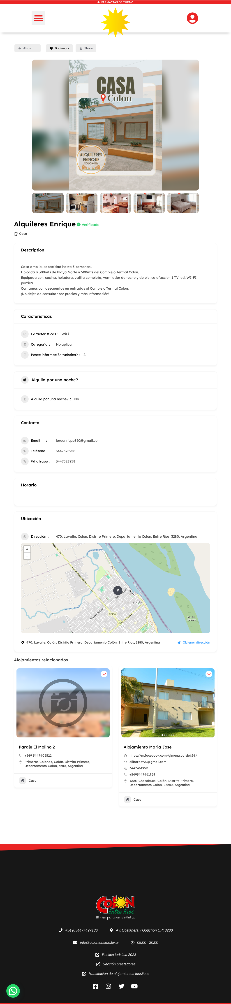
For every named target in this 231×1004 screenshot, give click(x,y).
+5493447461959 (142, 774)
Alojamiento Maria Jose (148, 747)
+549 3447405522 (38, 755)
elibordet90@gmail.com (147, 762)
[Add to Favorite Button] (104, 674)
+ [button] (27, 549)
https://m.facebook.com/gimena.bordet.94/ (163, 755)
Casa (23, 234)
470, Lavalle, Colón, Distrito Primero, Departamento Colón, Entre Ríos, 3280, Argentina (126, 536)
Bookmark (62, 48)
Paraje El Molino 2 (37, 747)
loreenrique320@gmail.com (78, 440)
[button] (39, 18)
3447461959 (138, 768)
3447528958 (65, 451)
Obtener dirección (196, 642)
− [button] (27, 556)
